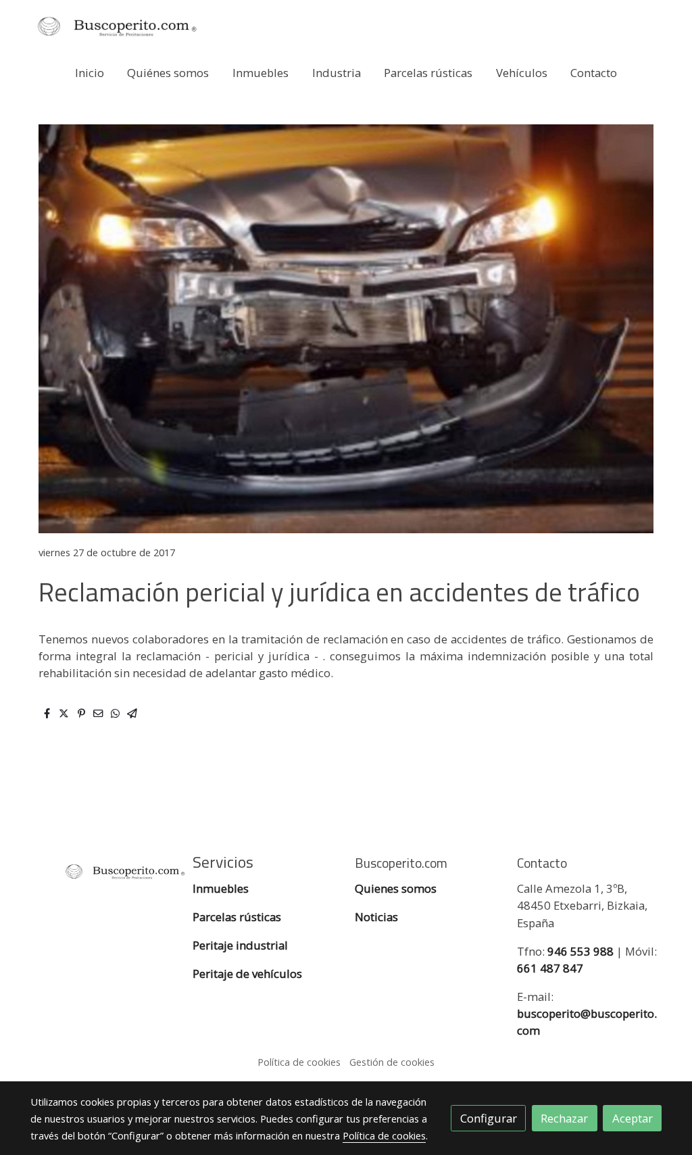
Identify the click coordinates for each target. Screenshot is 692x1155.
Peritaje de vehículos (247, 973)
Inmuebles (222, 888)
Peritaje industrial (240, 945)
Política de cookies (299, 1061)
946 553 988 (580, 951)
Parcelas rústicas (238, 917)
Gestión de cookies (392, 1061)
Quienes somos (396, 888)
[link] (117, 26)
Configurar (488, 1118)
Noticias (376, 917)
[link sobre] (102, 869)
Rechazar (564, 1118)
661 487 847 (550, 968)
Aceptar (632, 1118)
